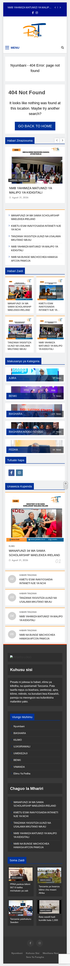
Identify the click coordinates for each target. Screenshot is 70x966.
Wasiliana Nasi (51, 953)
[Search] (62, 47)
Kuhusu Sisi (32, 953)
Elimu (11, 297)
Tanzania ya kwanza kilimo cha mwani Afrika (49, 889)
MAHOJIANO (17, 878)
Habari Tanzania (18, 180)
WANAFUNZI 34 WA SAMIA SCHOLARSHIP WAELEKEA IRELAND (19, 306)
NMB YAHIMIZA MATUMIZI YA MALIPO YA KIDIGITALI (29, 7)
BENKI (17, 760)
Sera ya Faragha (35, 957)
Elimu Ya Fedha (22, 773)
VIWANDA (19, 766)
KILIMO (18, 739)
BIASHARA (20, 733)
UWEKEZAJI (21, 753)
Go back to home (35, 126)
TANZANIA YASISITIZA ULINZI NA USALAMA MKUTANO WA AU (19, 345)
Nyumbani (18, 65)
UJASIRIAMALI (22, 746)
